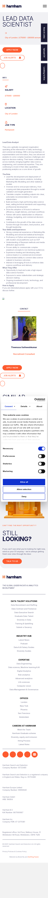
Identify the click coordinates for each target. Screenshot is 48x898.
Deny (24, 496)
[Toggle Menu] (45, 6)
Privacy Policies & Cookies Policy (14, 851)
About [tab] (39, 406)
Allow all (24, 482)
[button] (5, 754)
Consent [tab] (9, 406)
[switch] (41, 456)
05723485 (22, 768)
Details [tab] (24, 406)
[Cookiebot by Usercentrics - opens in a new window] (34, 399)
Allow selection (24, 489)
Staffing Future (33, 857)
